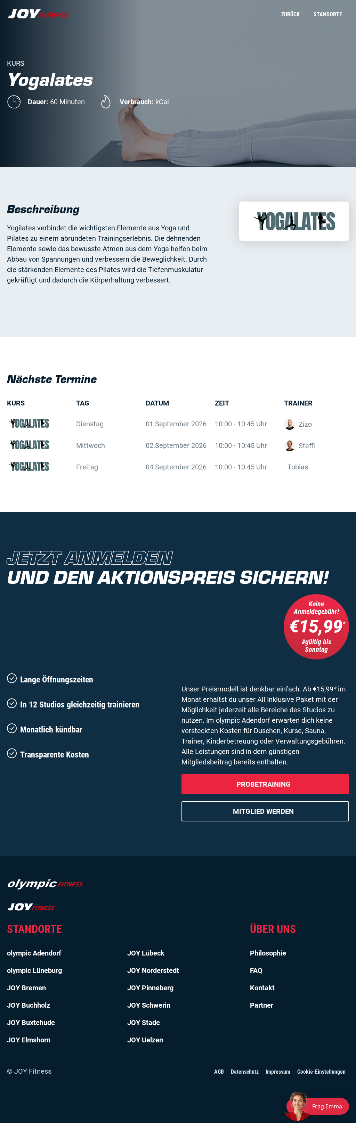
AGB (219, 1071)
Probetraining (263, 784)
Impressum (278, 1071)
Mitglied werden (263, 811)
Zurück (290, 14)
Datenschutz (245, 1071)
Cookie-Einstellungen (321, 1071)
